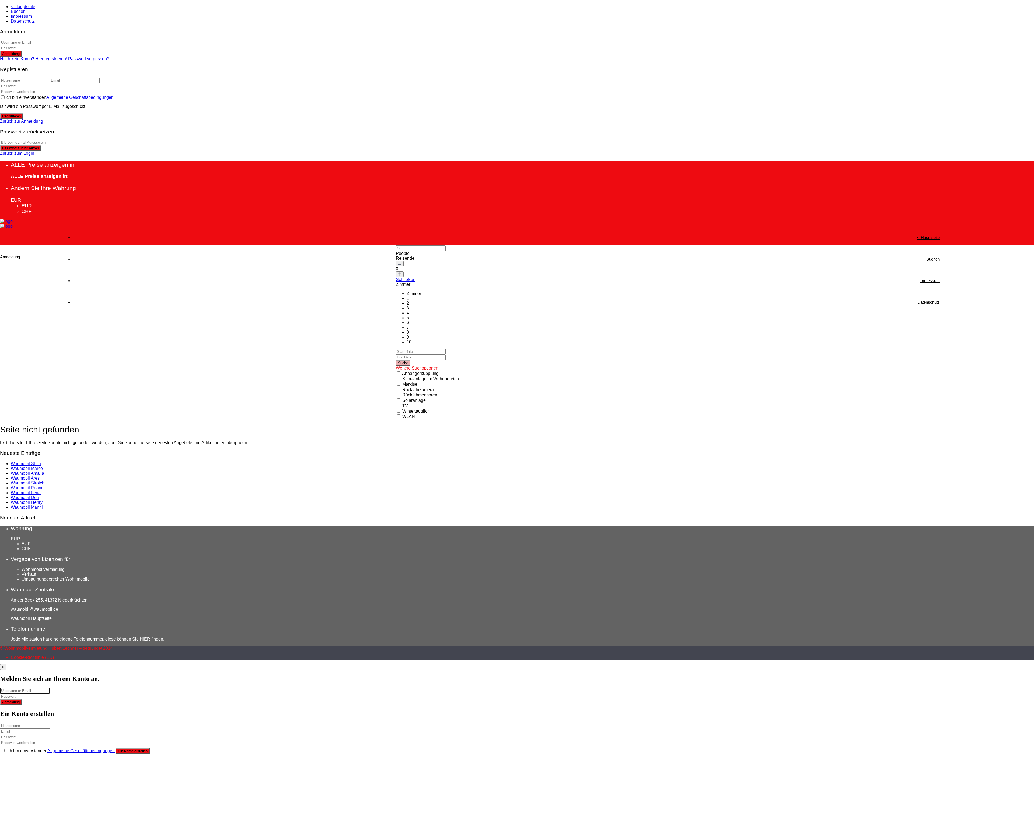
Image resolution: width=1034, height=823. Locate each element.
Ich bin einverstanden (59, 97)
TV (405, 405)
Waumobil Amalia (27, 473)
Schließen (405, 279)
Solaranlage (414, 400)
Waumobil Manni (27, 507)
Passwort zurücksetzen (20, 148)
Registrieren (11, 116)
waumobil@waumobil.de (34, 609)
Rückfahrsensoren (419, 395)
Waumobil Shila (26, 463)
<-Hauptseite (23, 6)
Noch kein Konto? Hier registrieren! (33, 59)
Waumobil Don (25, 497)
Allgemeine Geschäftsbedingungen (80, 97)
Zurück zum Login (17, 153)
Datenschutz (23, 21)
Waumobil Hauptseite (31, 618)
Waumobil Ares (25, 478)
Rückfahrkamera (418, 389)
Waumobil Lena (26, 492)
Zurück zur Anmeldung (21, 121)
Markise (409, 384)
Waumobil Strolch (27, 483)
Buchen (18, 11)
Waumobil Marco (27, 468)
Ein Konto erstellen (133, 751)
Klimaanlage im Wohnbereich (430, 379)
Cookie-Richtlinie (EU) (32, 657)
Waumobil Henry (27, 502)
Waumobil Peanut (28, 488)
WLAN (408, 416)
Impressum (21, 16)
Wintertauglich (416, 411)
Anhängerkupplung (420, 373)
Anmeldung (11, 54)
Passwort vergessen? (88, 59)
